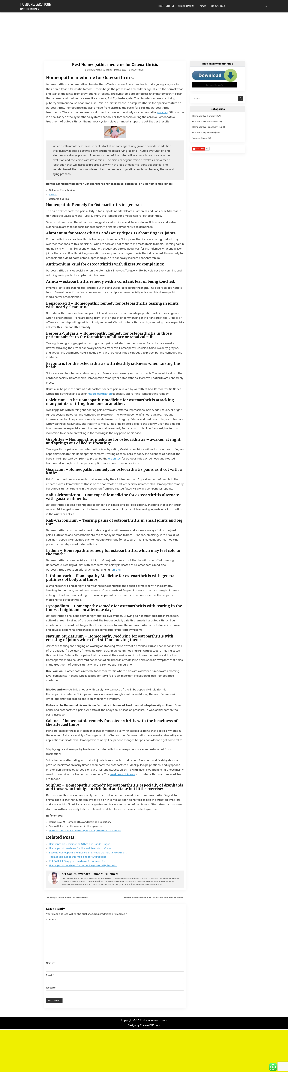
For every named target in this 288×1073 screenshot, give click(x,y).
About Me (170, 6)
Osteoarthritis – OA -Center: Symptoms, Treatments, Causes (85, 830)
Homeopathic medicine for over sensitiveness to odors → (155, 897)
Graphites (114, 458)
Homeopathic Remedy (204, 116)
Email (50, 975)
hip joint (118, 569)
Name (50, 962)
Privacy (203, 6)
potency (162, 112)
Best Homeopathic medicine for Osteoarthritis (115, 64)
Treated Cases (199, 138)
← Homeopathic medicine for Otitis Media (66, 897)
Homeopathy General (203, 132)
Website (51, 987)
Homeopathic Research (204, 121)
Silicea (53, 194)
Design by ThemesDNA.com (144, 1025)
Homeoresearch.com (36, 4)
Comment (53, 919)
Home (161, 6)
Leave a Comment (137, 70)
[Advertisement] (144, 35)
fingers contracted (100, 393)
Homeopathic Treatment (205, 126)
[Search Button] (266, 6)
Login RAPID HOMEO (217, 6)
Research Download (186, 6)
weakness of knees (122, 774)
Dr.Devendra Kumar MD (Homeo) (99, 70)
